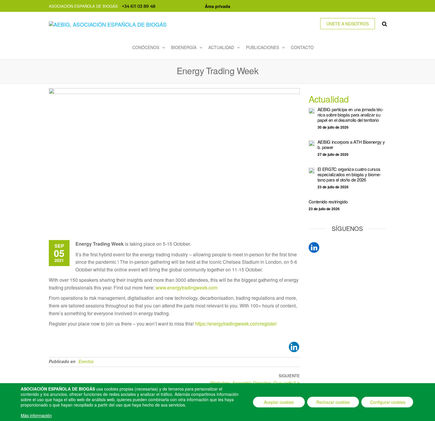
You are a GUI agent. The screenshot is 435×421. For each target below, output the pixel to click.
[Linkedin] (294, 347)
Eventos (86, 361)
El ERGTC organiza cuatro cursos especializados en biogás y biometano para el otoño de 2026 (349, 174)
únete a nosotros (347, 24)
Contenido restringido (328, 201)
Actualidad (221, 47)
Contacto (302, 47)
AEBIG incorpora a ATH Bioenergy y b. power (351, 144)
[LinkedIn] (314, 247)
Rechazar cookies (333, 402)
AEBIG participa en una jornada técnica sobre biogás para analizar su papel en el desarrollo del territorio (351, 114)
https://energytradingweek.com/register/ (236, 323)
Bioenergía (183, 47)
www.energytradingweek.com (187, 287)
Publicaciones (262, 47)
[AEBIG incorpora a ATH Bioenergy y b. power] (312, 143)
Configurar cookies (387, 402)
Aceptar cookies (279, 402)
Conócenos (145, 47)
